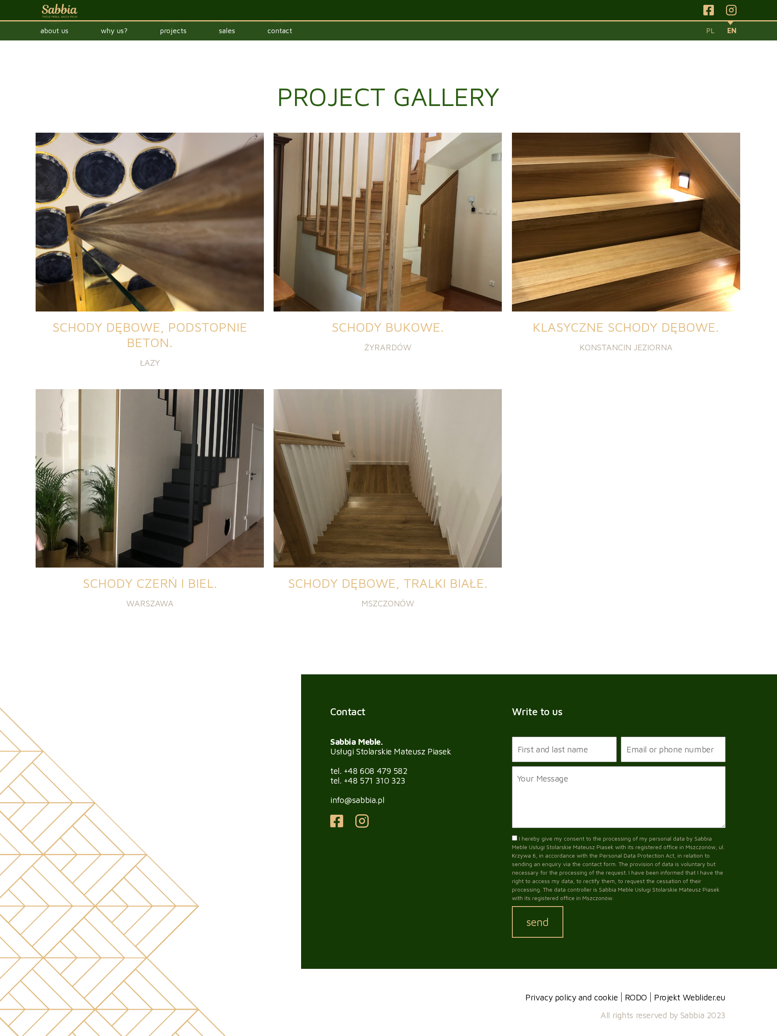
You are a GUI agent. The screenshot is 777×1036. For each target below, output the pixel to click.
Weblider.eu (704, 997)
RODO (636, 997)
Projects (173, 30)
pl (710, 30)
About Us (54, 30)
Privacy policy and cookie (571, 997)
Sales (227, 30)
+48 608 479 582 (376, 770)
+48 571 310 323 (374, 780)
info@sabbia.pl (357, 800)
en (732, 30)
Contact (279, 30)
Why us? (114, 30)
